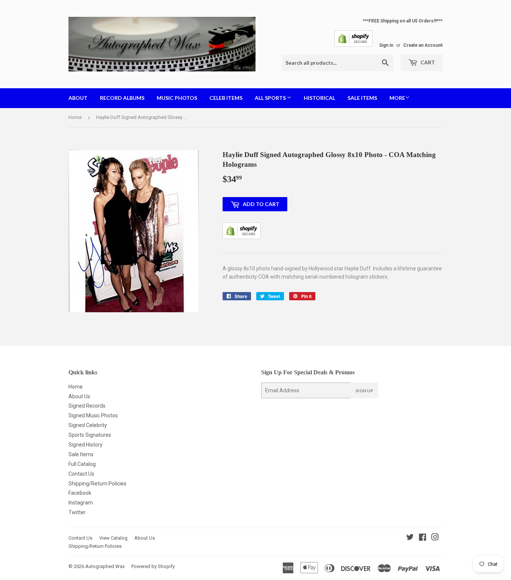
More (397, 98)
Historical (319, 98)
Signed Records (86, 406)
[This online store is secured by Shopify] (353, 45)
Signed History (85, 445)
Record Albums (122, 98)
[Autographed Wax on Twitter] (410, 538)
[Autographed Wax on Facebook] (422, 538)
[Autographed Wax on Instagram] (435, 538)
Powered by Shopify (153, 566)
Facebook (79, 493)
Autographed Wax (105, 566)
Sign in (386, 45)
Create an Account (423, 45)
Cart (427, 62)
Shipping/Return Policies (97, 484)
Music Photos (177, 98)
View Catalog (113, 538)
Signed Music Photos (93, 415)
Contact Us (81, 474)
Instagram (80, 503)
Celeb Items (225, 98)
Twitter (77, 512)
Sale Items (362, 98)
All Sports (271, 98)
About (78, 98)
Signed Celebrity (87, 425)
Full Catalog (82, 464)
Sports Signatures (89, 435)
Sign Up (364, 390)
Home (75, 117)
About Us (79, 396)
